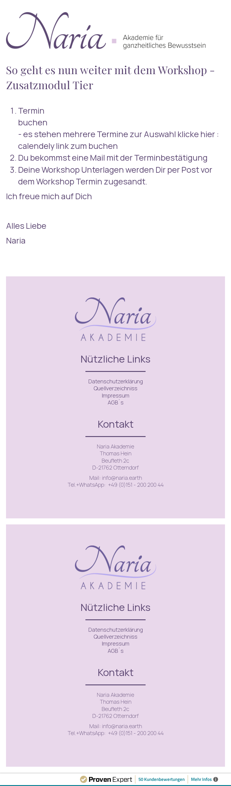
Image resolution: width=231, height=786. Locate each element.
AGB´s (116, 402)
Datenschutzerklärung (115, 381)
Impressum (115, 395)
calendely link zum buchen (68, 145)
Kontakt (116, 424)
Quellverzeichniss (115, 388)
